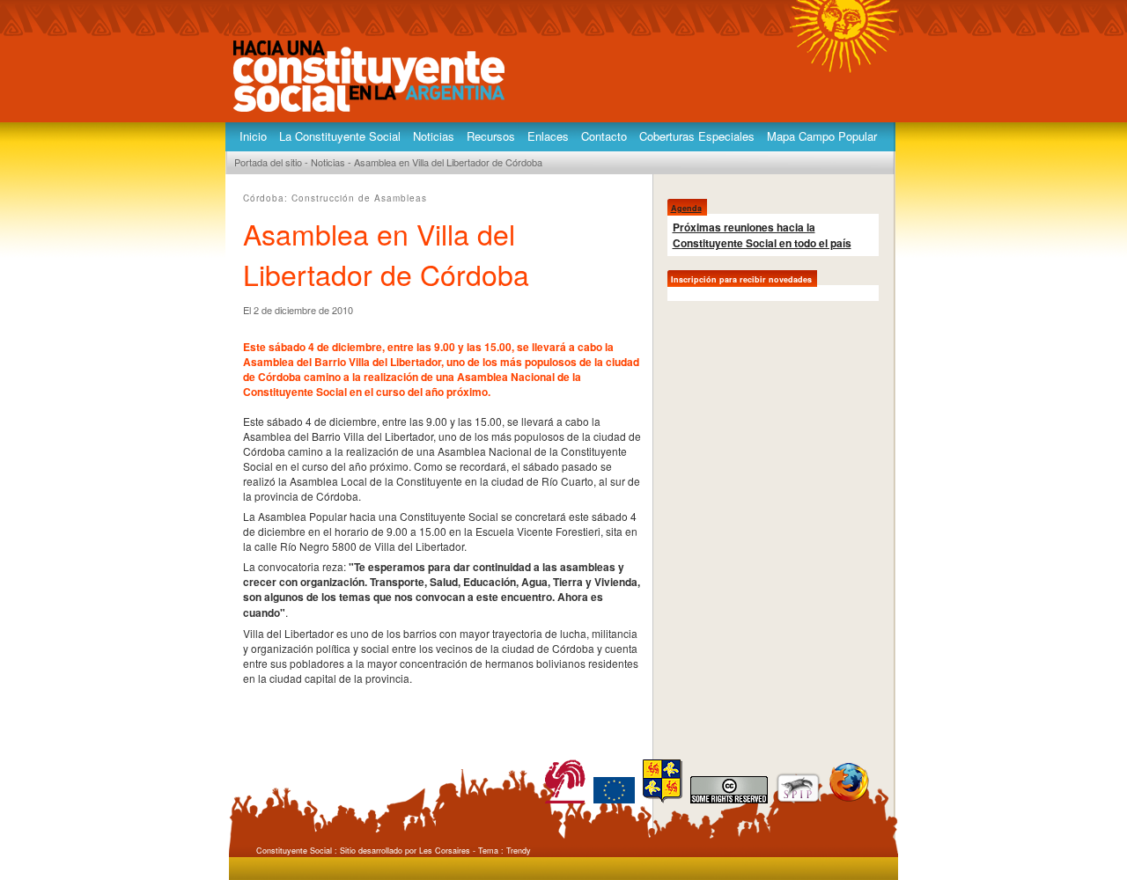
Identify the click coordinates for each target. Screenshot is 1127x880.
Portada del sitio (268, 162)
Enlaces (548, 136)
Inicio (253, 136)
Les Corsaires (444, 850)
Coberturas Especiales (697, 136)
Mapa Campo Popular (822, 136)
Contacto (604, 136)
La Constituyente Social (340, 136)
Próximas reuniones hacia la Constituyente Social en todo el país (762, 235)
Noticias (433, 136)
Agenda (686, 208)
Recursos (491, 136)
